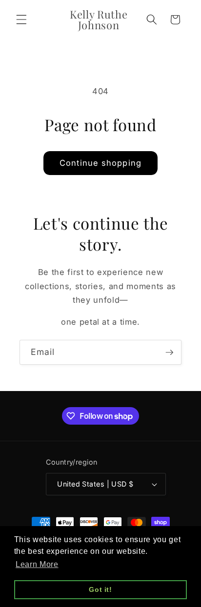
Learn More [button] (37, 564)
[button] (21, 19)
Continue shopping (100, 163)
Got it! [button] (100, 589)
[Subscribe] (169, 352)
